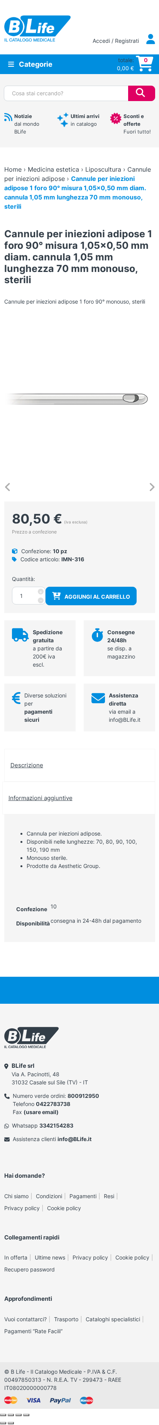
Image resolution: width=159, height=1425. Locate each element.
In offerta (15, 1257)
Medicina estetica (53, 169)
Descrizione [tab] (26, 765)
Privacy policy (22, 1208)
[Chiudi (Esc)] (26, 1415)
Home (13, 169)
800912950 (83, 1095)
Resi (109, 1196)
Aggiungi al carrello (97, 596)
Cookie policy (64, 1208)
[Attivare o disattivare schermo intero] (11, 1415)
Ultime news (50, 1257)
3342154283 (56, 1125)
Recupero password (29, 1269)
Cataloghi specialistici (113, 1319)
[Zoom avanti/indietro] (3, 1415)
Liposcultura (103, 169)
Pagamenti (82, 1196)
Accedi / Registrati (116, 40)
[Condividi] (18, 1415)
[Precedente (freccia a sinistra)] (3, 1423)
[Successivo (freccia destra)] (11, 1423)
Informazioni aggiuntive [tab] (40, 798)
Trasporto (66, 1319)
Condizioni (49, 1196)
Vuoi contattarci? (25, 1319)
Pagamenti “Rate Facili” (33, 1331)
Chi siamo (16, 1196)
